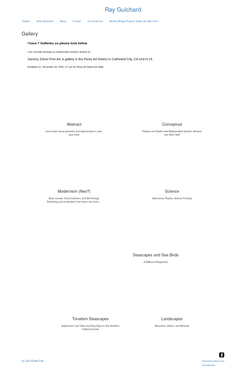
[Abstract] (74, 97)
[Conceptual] (172, 97)
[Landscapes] (172, 292)
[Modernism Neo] (74, 164)
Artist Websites (208, 365)
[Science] (172, 164)
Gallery (26, 21)
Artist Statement (44, 21)
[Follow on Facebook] (221, 356)
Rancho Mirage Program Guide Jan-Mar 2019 (133, 21)
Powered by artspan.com (213, 360)
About (63, 21)
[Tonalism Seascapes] (90, 292)
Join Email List (95, 21)
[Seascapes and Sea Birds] (156, 228)
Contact (77, 21)
